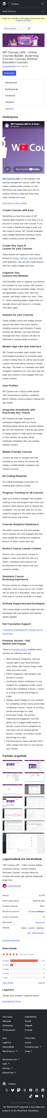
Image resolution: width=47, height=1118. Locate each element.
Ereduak (28, 1030)
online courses (37, 933)
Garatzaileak (8, 1047)
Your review (8, 982)
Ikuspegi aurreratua (11, 940)
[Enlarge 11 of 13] (19, 824)
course (23, 928)
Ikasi (5, 1038)
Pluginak (28, 1025)
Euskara (12, 1084)
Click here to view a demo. (15, 203)
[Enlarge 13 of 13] (41, 836)
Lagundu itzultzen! (23, 20)
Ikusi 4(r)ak (40, 922)
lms (29, 933)
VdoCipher (33, 258)
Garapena (9, 102)
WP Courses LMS (11, 178)
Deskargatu (9, 73)
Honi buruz (7, 1017)
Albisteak (7, 1021)
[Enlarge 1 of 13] (19, 763)
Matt (6, 1064)
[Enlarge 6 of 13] (41, 787)
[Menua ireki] (43, 3)
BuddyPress (9, 1072)
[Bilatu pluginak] (29, 28)
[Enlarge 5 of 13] (19, 787)
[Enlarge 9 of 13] (19, 812)
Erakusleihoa (30, 1017)
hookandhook (9, 66)
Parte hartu (30, 1038)
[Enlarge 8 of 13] (41, 800)
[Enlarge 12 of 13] (41, 824)
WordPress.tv (10, 1051)
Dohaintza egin (33, 1047)
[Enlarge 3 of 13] (19, 775)
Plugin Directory (9, 11)
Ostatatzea (8, 1025)
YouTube (24, 258)
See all (41, 982)
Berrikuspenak (11, 89)
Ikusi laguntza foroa (12, 1001)
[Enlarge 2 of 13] (41, 763)
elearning (39, 928)
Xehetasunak (11, 82)
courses (31, 928)
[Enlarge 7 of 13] (19, 800)
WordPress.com (11, 1059)
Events (28, 1042)
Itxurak (28, 1021)
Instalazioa (10, 95)
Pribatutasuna (9, 1030)
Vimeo (15, 258)
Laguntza (9, 108)
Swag (28, 1051)
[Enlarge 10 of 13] (41, 812)
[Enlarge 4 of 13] (41, 775)
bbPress (8, 1068)
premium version (19, 649)
